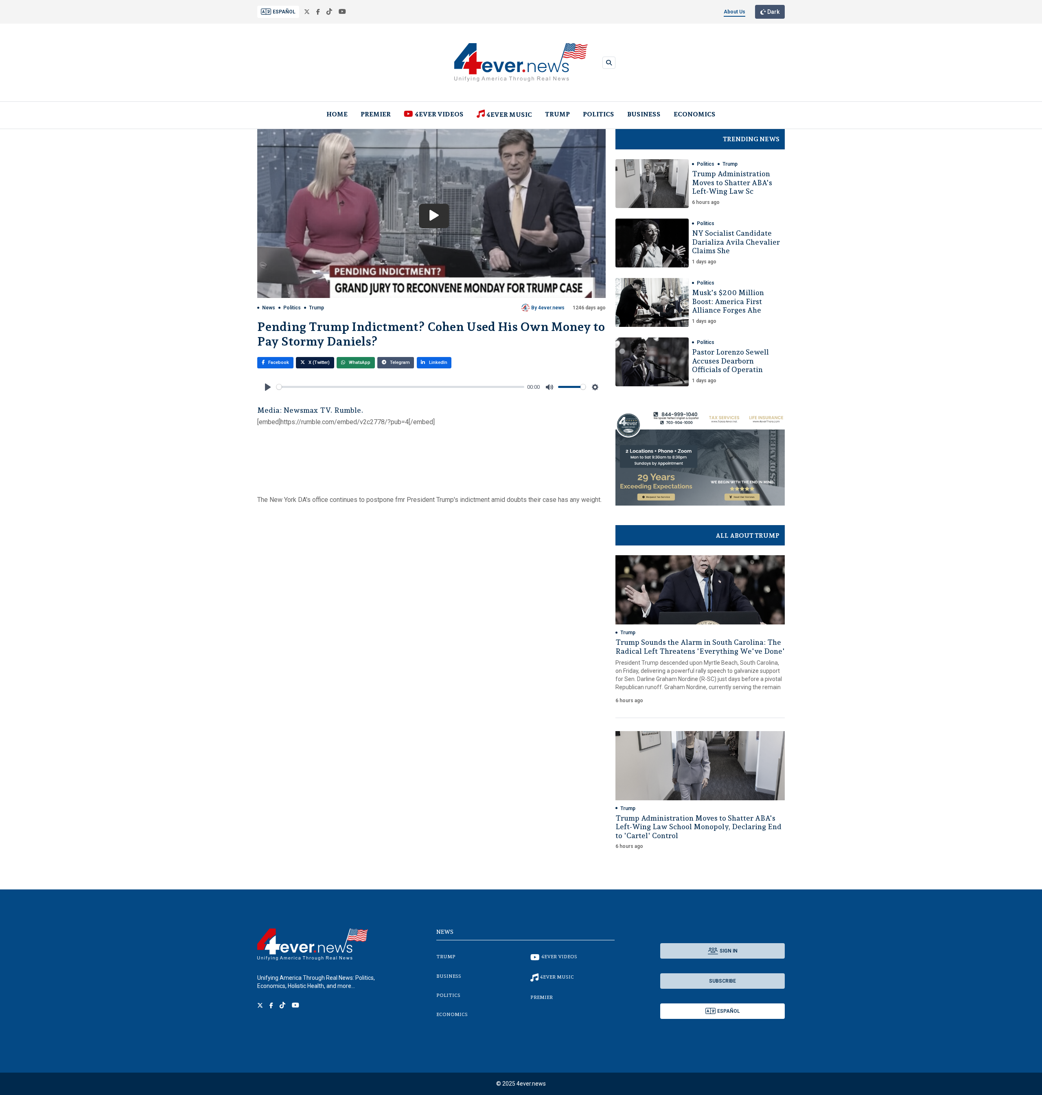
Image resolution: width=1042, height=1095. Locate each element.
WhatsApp (359, 362)
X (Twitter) (318, 362)
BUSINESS (644, 114)
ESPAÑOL (284, 12)
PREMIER (376, 114)
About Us (734, 12)
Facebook (278, 362)
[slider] (400, 387)
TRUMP (557, 114)
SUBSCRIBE (722, 981)
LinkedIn (437, 362)
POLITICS (598, 114)
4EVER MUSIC (509, 114)
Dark (772, 12)
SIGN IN (729, 951)
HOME (337, 114)
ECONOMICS (695, 114)
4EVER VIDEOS (439, 114)
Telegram (399, 362)
